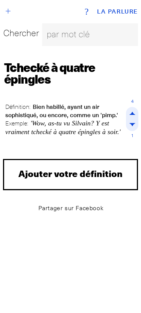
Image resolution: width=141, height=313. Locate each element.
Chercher (21, 32)
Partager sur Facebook (71, 208)
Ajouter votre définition (70, 173)
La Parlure (117, 12)
